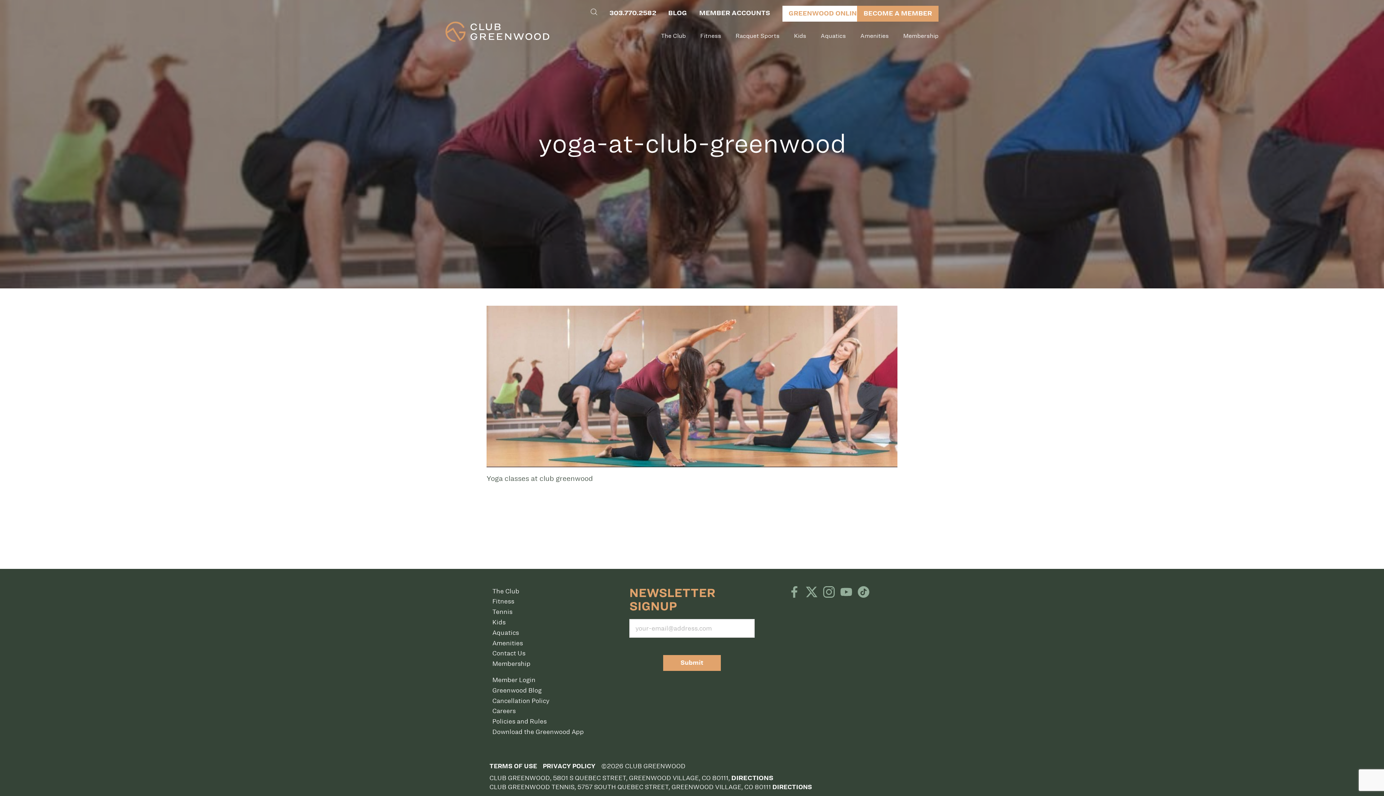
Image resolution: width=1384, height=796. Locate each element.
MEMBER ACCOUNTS (734, 13)
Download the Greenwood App (538, 732)
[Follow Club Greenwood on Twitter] (811, 592)
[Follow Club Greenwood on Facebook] (794, 592)
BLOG (677, 13)
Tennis (502, 612)
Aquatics (833, 36)
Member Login (514, 680)
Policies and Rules (519, 721)
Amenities (874, 36)
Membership (921, 36)
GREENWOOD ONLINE (825, 13)
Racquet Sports (758, 36)
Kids (800, 36)
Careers (504, 711)
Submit (692, 663)
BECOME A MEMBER (898, 13)
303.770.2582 (632, 13)
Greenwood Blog (517, 690)
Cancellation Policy (520, 701)
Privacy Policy (569, 766)
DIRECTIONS (792, 787)
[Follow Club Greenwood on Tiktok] (863, 592)
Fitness (710, 36)
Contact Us (508, 653)
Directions (752, 778)
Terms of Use (513, 766)
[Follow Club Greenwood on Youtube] (846, 592)
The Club (673, 36)
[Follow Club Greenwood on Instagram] (829, 592)
